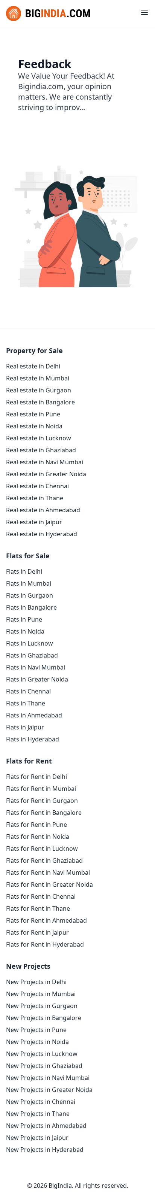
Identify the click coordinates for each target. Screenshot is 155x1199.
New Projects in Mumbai (41, 994)
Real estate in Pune (33, 414)
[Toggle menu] (144, 12)
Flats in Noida (25, 631)
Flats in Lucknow (29, 643)
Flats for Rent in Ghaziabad (44, 860)
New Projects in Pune (36, 1030)
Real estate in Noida (34, 426)
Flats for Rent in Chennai (41, 896)
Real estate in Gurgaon (38, 390)
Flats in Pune (24, 619)
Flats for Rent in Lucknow (42, 848)
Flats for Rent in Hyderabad (45, 944)
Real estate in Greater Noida (46, 474)
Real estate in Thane (34, 498)
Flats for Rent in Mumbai (41, 788)
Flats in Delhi (24, 571)
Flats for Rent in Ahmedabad (46, 920)
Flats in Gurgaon (29, 595)
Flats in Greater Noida (37, 679)
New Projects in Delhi (36, 982)
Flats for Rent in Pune (36, 824)
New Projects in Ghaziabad (44, 1066)
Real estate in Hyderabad (41, 534)
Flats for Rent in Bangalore (44, 812)
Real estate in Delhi (33, 366)
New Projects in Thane (38, 1114)
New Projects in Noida (37, 1042)
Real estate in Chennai (37, 486)
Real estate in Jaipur (34, 522)
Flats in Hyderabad (32, 739)
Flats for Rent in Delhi (36, 776)
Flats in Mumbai (28, 583)
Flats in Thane (25, 703)
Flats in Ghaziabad (32, 655)
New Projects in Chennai (40, 1102)
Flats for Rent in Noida (37, 836)
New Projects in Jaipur (37, 1137)
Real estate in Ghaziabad (41, 450)
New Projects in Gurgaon (42, 1006)
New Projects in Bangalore (43, 1018)
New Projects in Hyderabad (45, 1149)
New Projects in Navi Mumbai (48, 1078)
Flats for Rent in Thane (38, 908)
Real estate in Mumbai (37, 378)
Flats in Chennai (28, 691)
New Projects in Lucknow (42, 1054)
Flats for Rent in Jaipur (37, 932)
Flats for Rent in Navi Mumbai (48, 872)
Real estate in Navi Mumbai (44, 462)
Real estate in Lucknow (38, 438)
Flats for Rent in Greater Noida (49, 884)
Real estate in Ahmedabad (43, 510)
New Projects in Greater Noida (49, 1090)
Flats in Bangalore (31, 607)
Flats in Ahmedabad (34, 715)
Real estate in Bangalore (40, 402)
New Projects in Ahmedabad (46, 1125)
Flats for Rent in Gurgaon (42, 800)
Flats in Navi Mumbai (35, 667)
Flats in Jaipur (25, 727)
